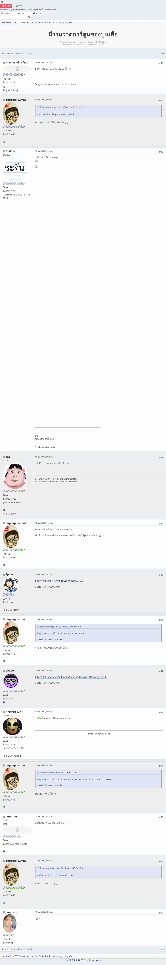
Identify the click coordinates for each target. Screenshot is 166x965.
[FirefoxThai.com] (4, 702)
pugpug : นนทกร (16, 100)
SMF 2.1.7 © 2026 (74, 960)
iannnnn (11, 816)
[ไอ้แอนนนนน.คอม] (4, 851)
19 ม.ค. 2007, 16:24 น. (44, 711)
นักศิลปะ (10, 151)
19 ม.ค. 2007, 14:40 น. (44, 619)
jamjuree (11, 912)
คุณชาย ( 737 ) (14, 711)
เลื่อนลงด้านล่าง (7, 53)
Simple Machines (92, 960)
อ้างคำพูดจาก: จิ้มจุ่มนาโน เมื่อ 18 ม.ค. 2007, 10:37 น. (63, 107)
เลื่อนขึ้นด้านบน (7, 949)
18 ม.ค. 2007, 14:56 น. (44, 523)
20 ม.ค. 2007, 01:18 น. (44, 816)
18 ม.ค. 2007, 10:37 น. (44, 62)
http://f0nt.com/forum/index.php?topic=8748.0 (59, 580)
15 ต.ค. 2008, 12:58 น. (44, 912)
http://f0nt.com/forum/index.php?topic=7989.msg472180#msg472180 (71, 677)
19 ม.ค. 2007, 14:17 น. (44, 574)
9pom (9, 574)
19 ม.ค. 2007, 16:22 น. (44, 670)
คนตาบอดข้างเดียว (16, 62)
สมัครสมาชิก (51, 9)
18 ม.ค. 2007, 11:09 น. (44, 151)
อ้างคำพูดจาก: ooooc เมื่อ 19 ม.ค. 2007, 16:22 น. (60, 772)
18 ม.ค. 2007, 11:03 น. (44, 99)
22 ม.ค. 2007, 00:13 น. (44, 860)
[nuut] (4, 86)
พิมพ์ (163, 53)
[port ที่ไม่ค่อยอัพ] (4, 141)
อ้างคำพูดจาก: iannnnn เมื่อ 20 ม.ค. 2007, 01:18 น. (61, 868)
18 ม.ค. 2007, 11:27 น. (44, 457)
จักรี (8, 457)
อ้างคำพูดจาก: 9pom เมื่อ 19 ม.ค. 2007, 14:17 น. (60, 626)
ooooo (10, 670)
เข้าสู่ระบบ (35, 9)
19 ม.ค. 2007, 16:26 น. (44, 765)
